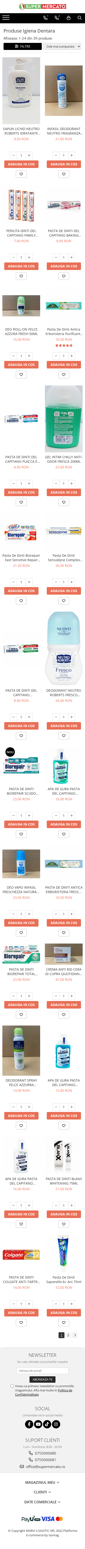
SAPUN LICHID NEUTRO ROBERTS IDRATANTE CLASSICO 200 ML (21, 131)
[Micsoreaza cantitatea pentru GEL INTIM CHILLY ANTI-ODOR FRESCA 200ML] (56, 483)
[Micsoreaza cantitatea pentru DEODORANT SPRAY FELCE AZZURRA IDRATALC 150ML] (13, 1107)
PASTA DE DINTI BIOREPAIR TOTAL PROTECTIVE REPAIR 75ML (21, 971)
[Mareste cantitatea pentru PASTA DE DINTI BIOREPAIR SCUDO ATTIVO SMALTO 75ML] (29, 815)
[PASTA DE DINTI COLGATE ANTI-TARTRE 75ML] (21, 1254)
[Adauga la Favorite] (21, 174)
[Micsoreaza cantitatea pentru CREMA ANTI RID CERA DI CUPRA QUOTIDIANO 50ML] (56, 996)
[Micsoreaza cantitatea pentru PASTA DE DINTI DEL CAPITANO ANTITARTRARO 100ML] (13, 717)
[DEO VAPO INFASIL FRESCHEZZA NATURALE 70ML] (21, 864)
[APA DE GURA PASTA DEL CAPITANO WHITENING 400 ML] (21, 1155)
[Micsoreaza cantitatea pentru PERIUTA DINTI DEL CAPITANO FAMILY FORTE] (13, 257)
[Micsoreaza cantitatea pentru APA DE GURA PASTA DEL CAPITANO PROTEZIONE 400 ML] (56, 1107)
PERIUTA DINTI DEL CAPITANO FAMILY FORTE (21, 233)
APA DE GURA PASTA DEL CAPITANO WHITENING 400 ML (21, 1181)
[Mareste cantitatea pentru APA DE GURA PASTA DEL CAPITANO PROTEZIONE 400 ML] (71, 1107)
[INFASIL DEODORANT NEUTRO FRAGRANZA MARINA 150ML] (64, 90)
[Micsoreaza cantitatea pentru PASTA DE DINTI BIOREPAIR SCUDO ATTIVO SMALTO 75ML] (13, 815)
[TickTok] (47, 1424)
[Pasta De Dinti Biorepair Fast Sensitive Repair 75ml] (21, 532)
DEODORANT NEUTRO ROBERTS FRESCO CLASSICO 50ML (63, 692)
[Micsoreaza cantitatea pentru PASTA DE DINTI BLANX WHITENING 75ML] (56, 1205)
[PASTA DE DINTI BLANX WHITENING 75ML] (64, 1155)
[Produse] (6, 19)
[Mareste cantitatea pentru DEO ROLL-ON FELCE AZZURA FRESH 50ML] (29, 356)
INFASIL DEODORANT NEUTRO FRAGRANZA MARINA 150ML (64, 131)
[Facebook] (29, 1424)
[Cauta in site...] (79, 18)
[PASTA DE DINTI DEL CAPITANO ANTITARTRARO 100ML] (21, 649)
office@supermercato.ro (45, 1466)
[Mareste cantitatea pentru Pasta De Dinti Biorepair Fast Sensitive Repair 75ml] (29, 582)
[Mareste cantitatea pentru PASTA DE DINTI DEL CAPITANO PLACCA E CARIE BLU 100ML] (29, 483)
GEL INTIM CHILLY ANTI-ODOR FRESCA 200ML (64, 459)
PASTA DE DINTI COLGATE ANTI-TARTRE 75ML (21, 1279)
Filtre (24, 46)
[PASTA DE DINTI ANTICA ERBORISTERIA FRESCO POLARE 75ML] (64, 864)
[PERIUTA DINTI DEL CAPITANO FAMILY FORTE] (21, 205)
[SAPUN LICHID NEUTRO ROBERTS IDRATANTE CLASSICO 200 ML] (21, 90)
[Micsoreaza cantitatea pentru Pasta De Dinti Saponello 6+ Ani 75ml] (56, 1304)
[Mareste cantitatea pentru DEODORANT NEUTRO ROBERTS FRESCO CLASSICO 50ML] (71, 717)
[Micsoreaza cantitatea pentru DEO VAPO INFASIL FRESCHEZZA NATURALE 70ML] (13, 914)
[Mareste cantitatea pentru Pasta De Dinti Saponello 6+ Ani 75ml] (71, 1304)
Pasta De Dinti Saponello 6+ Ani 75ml (63, 1279)
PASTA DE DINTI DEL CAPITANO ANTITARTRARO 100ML (21, 692)
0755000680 (45, 1453)
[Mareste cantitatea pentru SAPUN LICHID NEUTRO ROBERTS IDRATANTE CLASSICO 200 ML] (29, 155)
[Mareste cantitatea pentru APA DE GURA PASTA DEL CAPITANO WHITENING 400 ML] (29, 1205)
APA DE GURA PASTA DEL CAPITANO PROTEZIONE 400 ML (63, 1082)
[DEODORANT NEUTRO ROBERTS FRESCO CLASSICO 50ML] (64, 649)
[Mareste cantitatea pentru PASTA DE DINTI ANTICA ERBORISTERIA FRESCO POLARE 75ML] (71, 914)
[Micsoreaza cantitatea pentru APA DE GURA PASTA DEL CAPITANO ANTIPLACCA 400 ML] (56, 815)
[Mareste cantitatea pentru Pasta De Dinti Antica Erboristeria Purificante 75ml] (71, 356)
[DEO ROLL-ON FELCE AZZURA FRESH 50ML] (21, 305)
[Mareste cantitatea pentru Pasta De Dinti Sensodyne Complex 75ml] (71, 582)
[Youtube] (38, 1424)
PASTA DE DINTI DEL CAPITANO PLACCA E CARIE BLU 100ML (21, 459)
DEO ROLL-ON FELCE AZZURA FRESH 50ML (21, 331)
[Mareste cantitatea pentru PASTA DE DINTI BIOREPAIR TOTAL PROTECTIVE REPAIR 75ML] (29, 996)
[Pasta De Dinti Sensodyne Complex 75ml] (64, 532)
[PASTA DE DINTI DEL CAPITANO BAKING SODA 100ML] (64, 205)
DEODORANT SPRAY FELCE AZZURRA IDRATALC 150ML (21, 1082)
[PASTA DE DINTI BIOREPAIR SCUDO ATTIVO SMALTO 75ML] (21, 765)
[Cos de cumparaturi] (69, 18)
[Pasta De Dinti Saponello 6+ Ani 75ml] (64, 1254)
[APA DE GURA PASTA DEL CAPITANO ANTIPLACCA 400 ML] (64, 765)
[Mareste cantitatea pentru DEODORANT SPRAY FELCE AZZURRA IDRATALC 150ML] (29, 1107)
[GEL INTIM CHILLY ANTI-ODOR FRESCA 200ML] (64, 419)
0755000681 (45, 1459)
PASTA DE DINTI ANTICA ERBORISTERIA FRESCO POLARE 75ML (64, 889)
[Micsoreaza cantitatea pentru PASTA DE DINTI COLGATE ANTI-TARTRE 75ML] (13, 1304)
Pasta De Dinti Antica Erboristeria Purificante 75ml (64, 331)
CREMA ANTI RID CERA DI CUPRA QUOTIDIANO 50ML (63, 971)
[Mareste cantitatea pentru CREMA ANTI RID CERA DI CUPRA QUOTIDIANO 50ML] (71, 996)
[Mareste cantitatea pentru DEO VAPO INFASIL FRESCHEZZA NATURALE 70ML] (29, 914)
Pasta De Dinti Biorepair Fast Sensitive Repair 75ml (21, 557)
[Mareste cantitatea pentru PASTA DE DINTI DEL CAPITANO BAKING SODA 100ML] (71, 257)
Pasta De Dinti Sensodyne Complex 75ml (64, 557)
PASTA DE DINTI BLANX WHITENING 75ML (64, 1181)
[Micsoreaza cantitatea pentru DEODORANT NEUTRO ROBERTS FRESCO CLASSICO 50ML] (56, 717)
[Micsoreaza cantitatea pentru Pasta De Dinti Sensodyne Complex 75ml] (56, 582)
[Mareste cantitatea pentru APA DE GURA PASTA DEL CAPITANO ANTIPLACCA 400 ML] (71, 815)
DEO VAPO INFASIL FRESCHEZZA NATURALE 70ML (21, 889)
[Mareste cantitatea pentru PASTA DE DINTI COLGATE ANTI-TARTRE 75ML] (29, 1304)
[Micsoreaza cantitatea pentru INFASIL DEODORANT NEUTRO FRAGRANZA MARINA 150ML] (56, 155)
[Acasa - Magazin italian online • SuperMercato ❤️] (42, 7)
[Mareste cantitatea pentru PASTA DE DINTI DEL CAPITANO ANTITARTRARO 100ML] (29, 717)
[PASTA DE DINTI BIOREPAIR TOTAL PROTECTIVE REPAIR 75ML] (21, 954)
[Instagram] (56, 1424)
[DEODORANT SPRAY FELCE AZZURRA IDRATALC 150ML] (21, 1051)
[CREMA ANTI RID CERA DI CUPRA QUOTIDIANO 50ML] (64, 954)
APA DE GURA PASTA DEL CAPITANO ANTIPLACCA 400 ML (64, 791)
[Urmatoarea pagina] (75, 1335)
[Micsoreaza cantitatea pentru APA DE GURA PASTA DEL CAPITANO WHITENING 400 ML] (13, 1205)
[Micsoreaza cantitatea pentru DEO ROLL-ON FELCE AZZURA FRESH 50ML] (13, 356)
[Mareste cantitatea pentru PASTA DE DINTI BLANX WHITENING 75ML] (71, 1205)
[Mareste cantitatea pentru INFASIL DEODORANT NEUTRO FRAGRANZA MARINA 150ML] (71, 155)
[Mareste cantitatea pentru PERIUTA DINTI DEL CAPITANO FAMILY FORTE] (29, 257)
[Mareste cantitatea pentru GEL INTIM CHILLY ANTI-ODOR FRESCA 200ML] (71, 483)
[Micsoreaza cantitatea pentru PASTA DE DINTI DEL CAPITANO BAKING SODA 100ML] (56, 257)
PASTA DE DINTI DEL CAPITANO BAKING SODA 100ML (64, 233)
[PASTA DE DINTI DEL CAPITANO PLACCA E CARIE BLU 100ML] (21, 419)
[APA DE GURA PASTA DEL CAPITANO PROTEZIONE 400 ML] (64, 1051)
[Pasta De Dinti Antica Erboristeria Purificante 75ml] (64, 306)
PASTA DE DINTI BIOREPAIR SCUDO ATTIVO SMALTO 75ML (21, 791)
